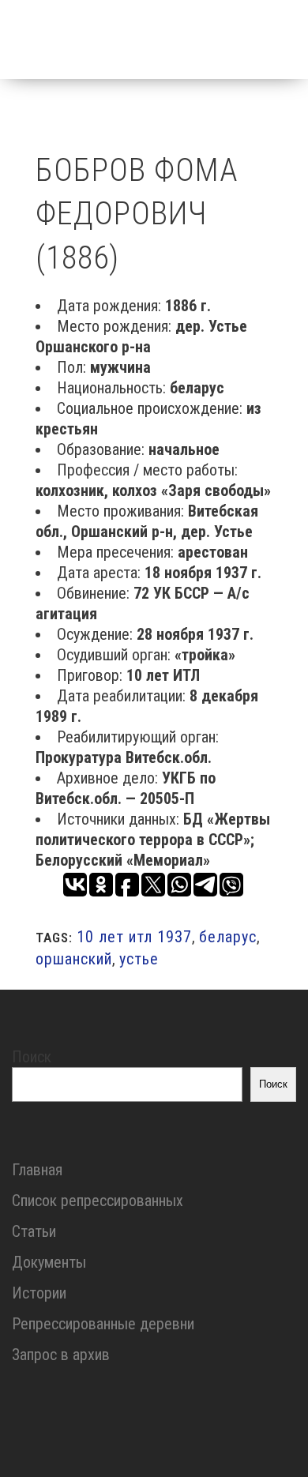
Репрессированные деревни (103, 1323)
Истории (39, 1293)
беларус (228, 936)
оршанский (74, 958)
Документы (49, 1262)
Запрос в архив (61, 1354)
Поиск (31, 1056)
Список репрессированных (97, 1200)
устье (139, 958)
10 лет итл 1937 (134, 936)
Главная (37, 1169)
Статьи (34, 1231)
